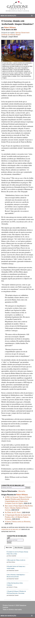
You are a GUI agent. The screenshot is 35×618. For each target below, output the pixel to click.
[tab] (9, 547)
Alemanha (21, 491)
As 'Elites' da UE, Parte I (13, 512)
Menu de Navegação (8, 15)
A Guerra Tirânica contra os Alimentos (17, 521)
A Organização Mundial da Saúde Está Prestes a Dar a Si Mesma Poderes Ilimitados (18, 517)
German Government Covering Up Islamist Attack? (15, 33)
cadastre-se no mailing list (11, 529)
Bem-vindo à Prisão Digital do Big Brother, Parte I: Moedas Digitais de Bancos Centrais (19, 508)
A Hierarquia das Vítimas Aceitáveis (16, 560)
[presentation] (9, 547)
